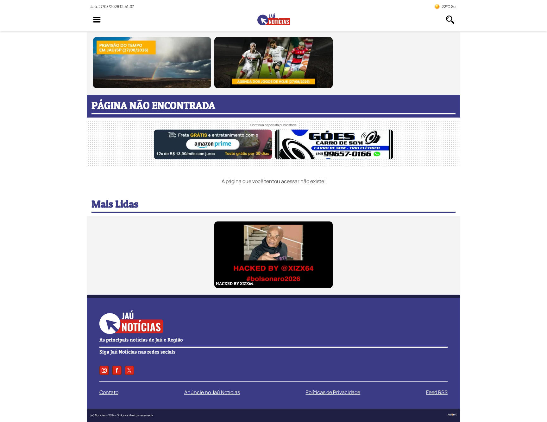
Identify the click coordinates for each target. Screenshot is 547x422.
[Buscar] (450, 19)
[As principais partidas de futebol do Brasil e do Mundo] (273, 86)
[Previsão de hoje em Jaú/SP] (152, 86)
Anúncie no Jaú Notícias (212, 392)
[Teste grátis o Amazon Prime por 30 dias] (213, 157)
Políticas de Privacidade (332, 392)
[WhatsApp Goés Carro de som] (334, 157)
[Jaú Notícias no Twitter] (129, 370)
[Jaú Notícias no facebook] (117, 370)
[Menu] (97, 19)
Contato (108, 392)
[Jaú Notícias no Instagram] (104, 370)
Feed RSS (437, 392)
